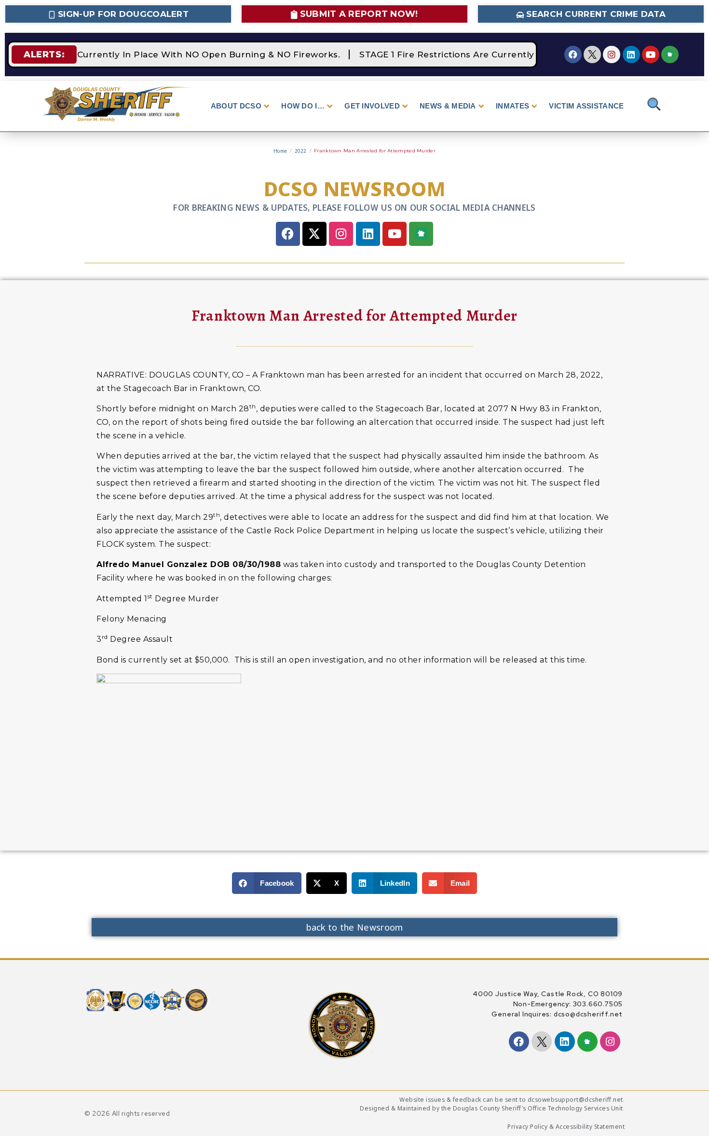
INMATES (512, 106)
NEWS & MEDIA (448, 106)
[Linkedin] (631, 54)
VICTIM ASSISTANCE (586, 106)
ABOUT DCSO (236, 106)
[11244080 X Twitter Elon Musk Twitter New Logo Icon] (592, 54)
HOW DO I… (303, 106)
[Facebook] (573, 54)
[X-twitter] (314, 234)
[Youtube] (650, 54)
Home (280, 151)
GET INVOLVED (372, 106)
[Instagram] (611, 54)
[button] (266, 883)
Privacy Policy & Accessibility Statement (566, 1126)
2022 (301, 151)
